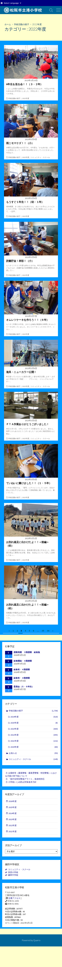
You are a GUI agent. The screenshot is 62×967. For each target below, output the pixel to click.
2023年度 (34, 729)
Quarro (36, 940)
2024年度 (34, 716)
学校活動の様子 (21, 24)
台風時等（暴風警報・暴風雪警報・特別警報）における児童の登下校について (31, 774)
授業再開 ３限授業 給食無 (27, 652)
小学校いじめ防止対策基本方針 (22, 782)
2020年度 (34, 747)
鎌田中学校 (13, 875)
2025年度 (34, 722)
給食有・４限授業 (22, 669)
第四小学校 (13, 872)
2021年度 (34, 741)
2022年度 (25, 98)
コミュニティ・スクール (40, 157)
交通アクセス (14, 898)
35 (43, 630)
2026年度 (13, 801)
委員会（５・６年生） (24, 686)
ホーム (7, 24)
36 (48, 630)
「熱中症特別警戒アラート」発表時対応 (26, 779)
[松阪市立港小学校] (24, 10)
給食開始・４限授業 (23, 661)
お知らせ (33, 753)
